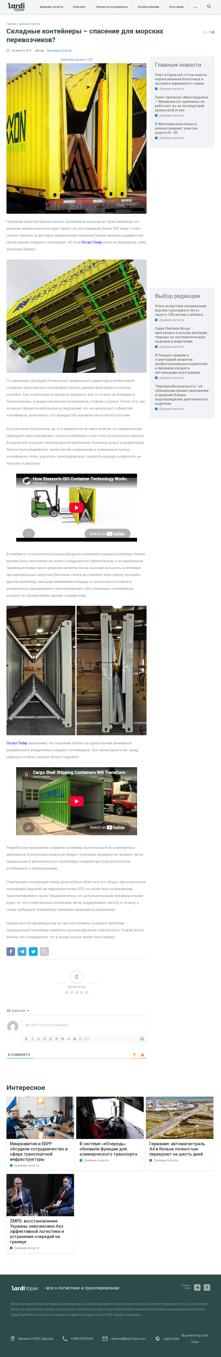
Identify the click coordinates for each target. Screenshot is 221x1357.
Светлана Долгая (58, 50)
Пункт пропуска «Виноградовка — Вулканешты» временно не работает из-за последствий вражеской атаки (181, 103)
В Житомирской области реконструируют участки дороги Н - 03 (176, 128)
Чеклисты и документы (112, 6)
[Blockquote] (63, 1039)
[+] (86, 1038)
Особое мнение (148, 6)
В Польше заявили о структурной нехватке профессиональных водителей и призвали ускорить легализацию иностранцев (181, 364)
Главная (11, 23)
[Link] (75, 1039)
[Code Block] (69, 1039)
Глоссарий (176, 6)
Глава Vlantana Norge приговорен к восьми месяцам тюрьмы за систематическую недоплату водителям (181, 334)
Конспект (79, 6)
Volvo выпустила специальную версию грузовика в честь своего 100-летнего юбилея (181, 310)
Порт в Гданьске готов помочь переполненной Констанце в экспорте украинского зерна (181, 79)
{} (80, 1038)
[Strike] (44, 1039)
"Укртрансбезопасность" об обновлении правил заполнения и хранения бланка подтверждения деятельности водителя (181, 395)
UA (212, 32)
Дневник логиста (51, 6)
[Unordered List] (57, 1039)
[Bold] (26, 1039)
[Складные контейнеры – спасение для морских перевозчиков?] (10, 952)
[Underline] (38, 1039)
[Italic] (32, 1039)
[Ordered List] (50, 1039)
